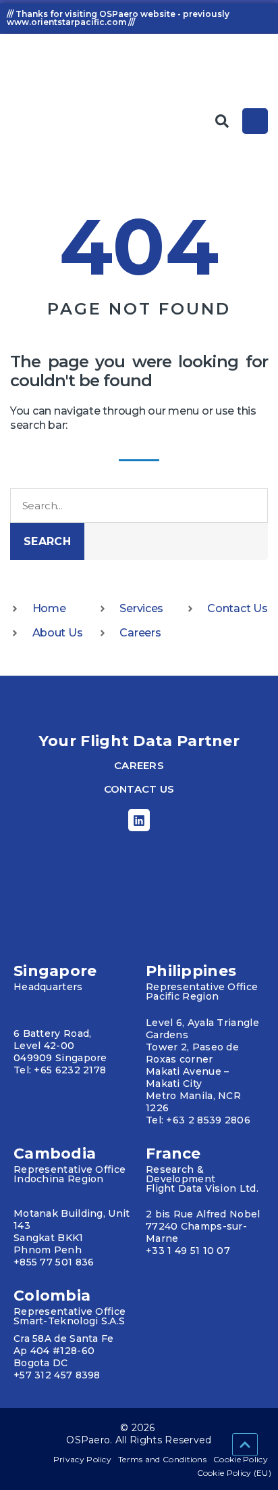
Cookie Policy (240, 1459)
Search (47, 541)
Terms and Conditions (162, 1459)
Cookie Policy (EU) (234, 1473)
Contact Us (139, 789)
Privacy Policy (82, 1459)
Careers (139, 765)
